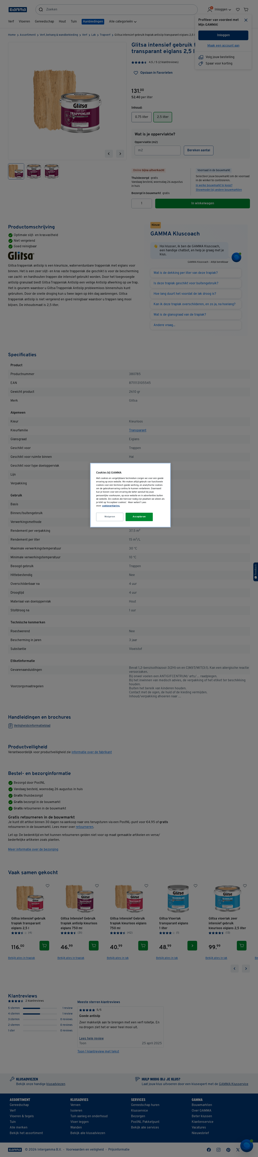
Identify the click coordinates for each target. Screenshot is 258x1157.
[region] (130, 495)
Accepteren (139, 517)
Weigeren (109, 517)
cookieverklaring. (111, 506)
